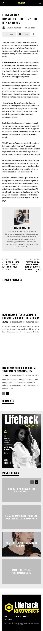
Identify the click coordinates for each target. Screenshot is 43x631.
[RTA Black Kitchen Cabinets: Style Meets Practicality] (21, 351)
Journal (5, 322)
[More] (33, 34)
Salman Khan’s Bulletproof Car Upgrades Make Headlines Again (21, 517)
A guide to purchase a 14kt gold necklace (21, 490)
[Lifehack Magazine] (4, 27)
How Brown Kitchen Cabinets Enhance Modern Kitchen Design (20, 316)
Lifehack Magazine (14, 28)
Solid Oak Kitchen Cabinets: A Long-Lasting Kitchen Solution (10, 265)
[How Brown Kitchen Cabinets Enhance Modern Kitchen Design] (21, 298)
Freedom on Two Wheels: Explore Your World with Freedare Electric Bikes (32, 267)
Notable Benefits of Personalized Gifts (22, 571)
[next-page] (7, 393)
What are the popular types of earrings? (21, 544)
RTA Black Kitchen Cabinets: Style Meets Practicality (19, 369)
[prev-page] (3, 393)
